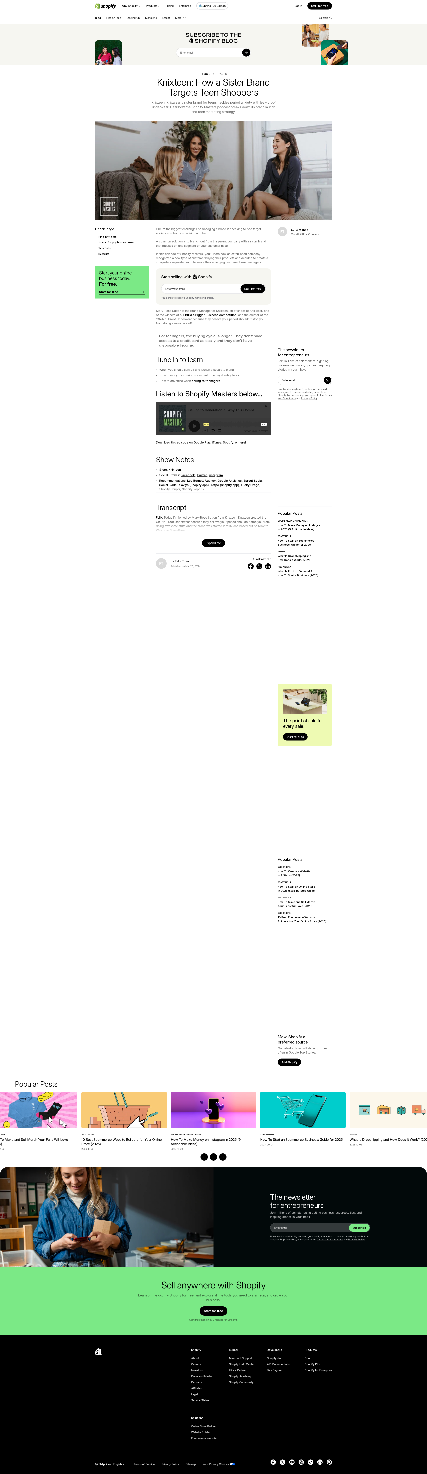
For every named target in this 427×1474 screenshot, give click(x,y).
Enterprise (185, 6)
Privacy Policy (309, 398)
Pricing (169, 6)
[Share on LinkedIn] (268, 566)
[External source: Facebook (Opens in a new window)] (273, 1462)
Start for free (319, 6)
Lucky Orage (250, 485)
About (195, 1358)
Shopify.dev (274, 1358)
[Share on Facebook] (251, 566)
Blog (98, 18)
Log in (298, 6)
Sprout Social (253, 480)
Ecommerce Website (204, 1438)
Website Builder (200, 1432)
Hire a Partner (237, 1370)
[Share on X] (259, 566)
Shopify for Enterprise (318, 1370)
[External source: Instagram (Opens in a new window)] (301, 1462)
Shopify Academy (240, 1376)
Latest (166, 18)
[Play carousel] (213, 1157)
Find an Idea (113, 18)
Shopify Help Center (241, 1364)
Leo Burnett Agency (201, 480)
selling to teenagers (206, 381)
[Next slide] (223, 1157)
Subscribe (359, 1227)
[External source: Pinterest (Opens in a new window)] (329, 1462)
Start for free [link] (252, 288)
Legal (194, 1394)
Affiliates (196, 1388)
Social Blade (168, 485)
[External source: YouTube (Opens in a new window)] (292, 1462)
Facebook (188, 475)
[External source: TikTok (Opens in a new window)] (310, 1462)
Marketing (151, 18)
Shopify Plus (313, 1364)
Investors (197, 1370)
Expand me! (214, 543)
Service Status (200, 1400)
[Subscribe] (246, 53)
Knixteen (174, 469)
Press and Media (201, 1376)
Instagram (216, 475)
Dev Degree (274, 1370)
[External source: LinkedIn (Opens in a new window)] (320, 1462)
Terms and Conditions (330, 1239)
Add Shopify (289, 1062)
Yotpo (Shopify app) (225, 485)
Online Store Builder (203, 1426)
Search (323, 18)
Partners (196, 1382)
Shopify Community (241, 1382)
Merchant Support (240, 1358)
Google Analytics (230, 480)
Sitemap (191, 1464)
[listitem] (213, 1119)
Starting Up (133, 18)
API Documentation (279, 1364)
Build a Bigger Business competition (210, 315)
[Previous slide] (204, 1157)
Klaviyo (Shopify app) (193, 485)
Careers (196, 1364)
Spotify (228, 442)
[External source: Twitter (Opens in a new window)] (282, 1462)
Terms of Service (144, 1464)
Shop (308, 1358)
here (242, 442)
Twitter (202, 475)
